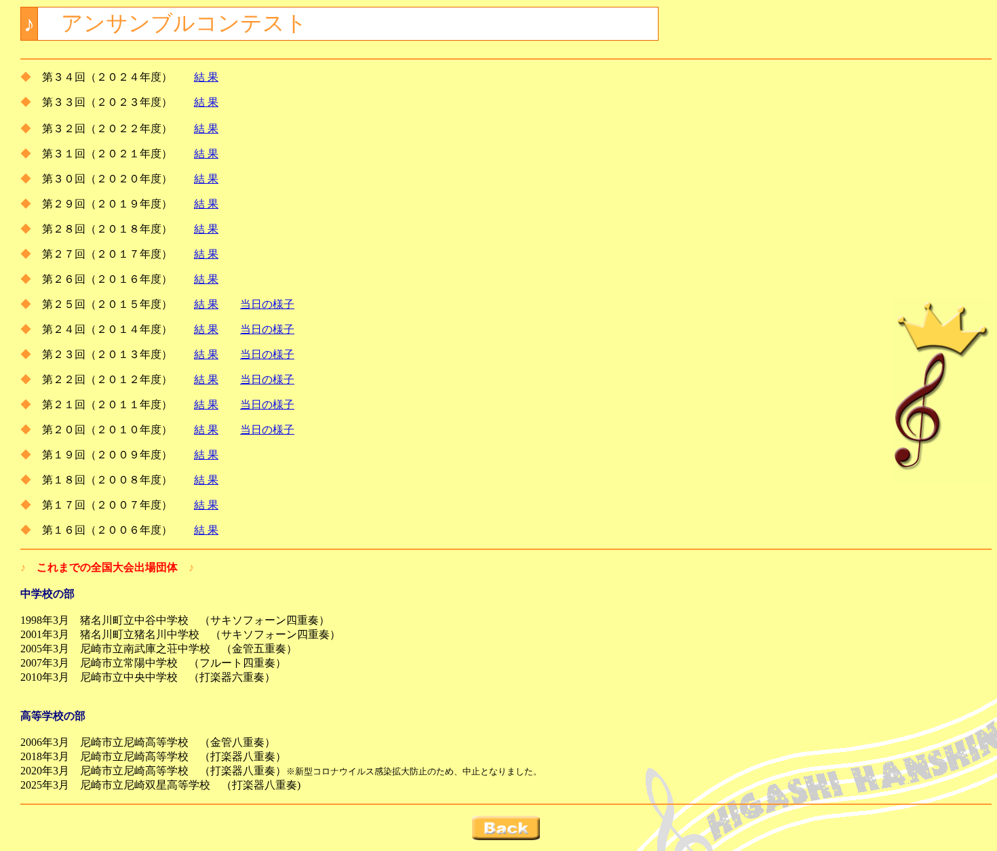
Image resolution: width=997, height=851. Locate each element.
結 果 (206, 77)
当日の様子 (267, 304)
